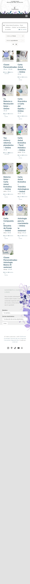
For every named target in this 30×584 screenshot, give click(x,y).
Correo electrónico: (8, 316)
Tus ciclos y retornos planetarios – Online (8, 143)
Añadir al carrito (20, 78)
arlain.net (15, 342)
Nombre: (5, 310)
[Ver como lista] (16, 44)
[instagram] (8, 348)
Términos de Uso (15, 338)
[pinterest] (12, 348)
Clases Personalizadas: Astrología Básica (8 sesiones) (10, 262)
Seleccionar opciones (6, 73)
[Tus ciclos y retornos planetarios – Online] (7, 129)
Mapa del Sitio (15, 340)
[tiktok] (15, 348)
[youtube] (19, 348)
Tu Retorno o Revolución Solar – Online (8, 104)
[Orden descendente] (22, 36)
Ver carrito (23, 29)
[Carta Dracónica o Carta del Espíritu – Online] (22, 90)
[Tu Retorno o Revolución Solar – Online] (7, 90)
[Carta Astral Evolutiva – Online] (22, 56)
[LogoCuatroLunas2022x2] (15, 7)
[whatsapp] (22, 348)
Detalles (10, 72)
